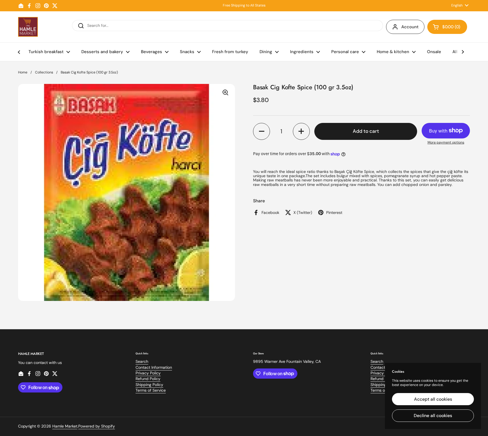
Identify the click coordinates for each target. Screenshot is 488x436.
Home (22, 72)
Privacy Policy (148, 373)
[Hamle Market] (28, 27)
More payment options (446, 142)
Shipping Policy (149, 384)
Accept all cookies (433, 399)
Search (142, 361)
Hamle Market (64, 426)
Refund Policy (148, 378)
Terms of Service (151, 390)
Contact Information (154, 367)
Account (410, 27)
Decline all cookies (433, 415)
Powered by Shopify (96, 426)
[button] (447, 27)
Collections (44, 72)
